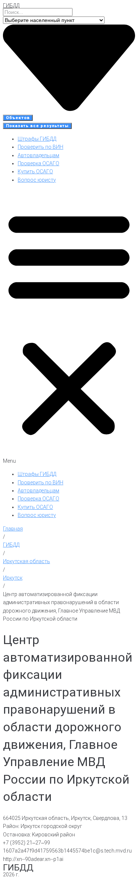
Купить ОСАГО (35, 171)
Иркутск (12, 578)
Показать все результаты (37, 125)
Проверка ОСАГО (38, 163)
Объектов (18, 117)
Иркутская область (26, 561)
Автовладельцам (38, 155)
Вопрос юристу (37, 180)
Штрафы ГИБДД (37, 139)
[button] (69, 327)
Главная (13, 529)
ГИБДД (11, 5)
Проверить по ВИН (40, 147)
